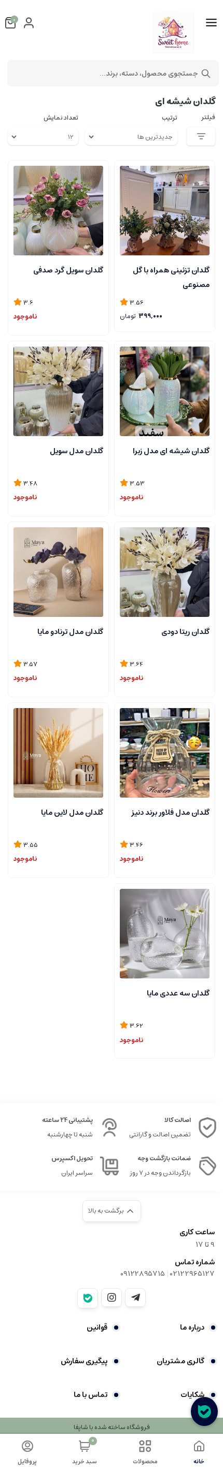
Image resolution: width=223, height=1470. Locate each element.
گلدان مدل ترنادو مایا (70, 632)
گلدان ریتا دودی (185, 632)
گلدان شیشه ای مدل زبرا (171, 451)
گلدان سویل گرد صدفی (68, 270)
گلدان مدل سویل (76, 451)
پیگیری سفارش (84, 1361)
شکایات (192, 1395)
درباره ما (192, 1327)
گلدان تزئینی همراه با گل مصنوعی (171, 276)
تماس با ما (90, 1395)
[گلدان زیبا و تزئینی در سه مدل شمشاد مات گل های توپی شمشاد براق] (165, 210)
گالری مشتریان (180, 1361)
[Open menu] (211, 23)
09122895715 (142, 1273)
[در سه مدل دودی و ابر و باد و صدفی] (58, 391)
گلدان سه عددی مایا (178, 993)
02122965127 (192, 1273)
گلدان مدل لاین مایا (72, 812)
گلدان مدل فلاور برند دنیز (170, 812)
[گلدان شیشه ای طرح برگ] (58, 210)
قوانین (97, 1327)
